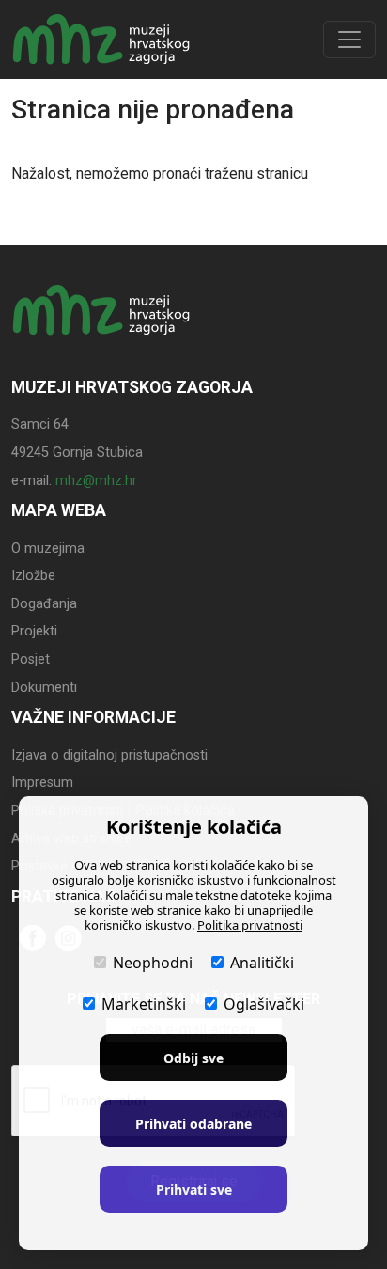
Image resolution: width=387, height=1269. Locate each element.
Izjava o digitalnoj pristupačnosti (109, 755)
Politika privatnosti (249, 924)
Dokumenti (44, 688)
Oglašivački (264, 1004)
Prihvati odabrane (193, 1124)
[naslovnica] (101, 328)
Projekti (34, 631)
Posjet (30, 659)
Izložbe (33, 576)
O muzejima (48, 548)
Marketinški (143, 1004)
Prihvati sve (194, 1189)
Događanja (44, 604)
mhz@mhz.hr (96, 481)
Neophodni (153, 962)
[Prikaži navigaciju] (349, 39)
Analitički (262, 962)
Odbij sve (193, 1058)
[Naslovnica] (101, 39)
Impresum (42, 783)
